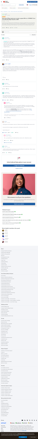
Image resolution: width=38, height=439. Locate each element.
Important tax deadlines (5, 342)
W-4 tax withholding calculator (6, 373)
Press (2, 428)
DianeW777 (8, 102)
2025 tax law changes (4, 345)
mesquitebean (7, 37)
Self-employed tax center (5, 257)
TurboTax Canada (4, 264)
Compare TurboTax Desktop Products (7, 308)
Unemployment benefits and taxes (6, 337)
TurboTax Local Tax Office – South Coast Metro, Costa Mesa (10, 300)
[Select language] (27, 4)
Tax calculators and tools (5, 367)
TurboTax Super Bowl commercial (6, 389)
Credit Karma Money (4, 261)
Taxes (9, 11)
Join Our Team (3, 427)
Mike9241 (6, 63)
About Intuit (3, 425)
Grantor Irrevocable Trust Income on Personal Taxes (10, 217)
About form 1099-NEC (4, 329)
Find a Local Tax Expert (5, 295)
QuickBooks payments (4, 403)
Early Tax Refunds (4, 269)
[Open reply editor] (19, 31)
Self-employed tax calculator (5, 375)
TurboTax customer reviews (5, 387)
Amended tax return (4, 331)
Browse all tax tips (4, 322)
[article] (19, 49)
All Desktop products (4, 309)
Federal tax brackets (4, 343)
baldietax (6, 241)
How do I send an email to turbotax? (8, 211)
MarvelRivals (6, 83)
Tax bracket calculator (4, 370)
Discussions (5, 11)
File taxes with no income (5, 328)
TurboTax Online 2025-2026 (5, 252)
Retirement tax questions (6, 221)
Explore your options (19, 204)
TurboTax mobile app (4, 267)
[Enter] (2, 5)
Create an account (19, 168)
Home (2, 11)
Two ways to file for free (5, 356)
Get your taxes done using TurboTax (16, 11)
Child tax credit (3, 340)
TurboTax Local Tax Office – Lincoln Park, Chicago (9, 301)
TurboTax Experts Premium (5, 283)
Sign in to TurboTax (19, 165)
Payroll (2, 401)
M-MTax (6, 230)
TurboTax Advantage (4, 314)
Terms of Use (24, 430)
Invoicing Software (4, 415)
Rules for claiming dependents (6, 326)
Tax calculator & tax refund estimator (7, 369)
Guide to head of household (5, 325)
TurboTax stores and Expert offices (6, 294)
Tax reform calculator (4, 383)
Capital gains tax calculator (5, 378)
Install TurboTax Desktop (5, 311)
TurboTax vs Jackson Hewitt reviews (6, 395)
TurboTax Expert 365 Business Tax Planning (8, 292)
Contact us (3, 352)
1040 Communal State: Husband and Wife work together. (11, 214)
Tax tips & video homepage (5, 320)
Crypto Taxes (3, 260)
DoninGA (6, 235)
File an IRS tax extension (5, 355)
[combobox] (8, 5)
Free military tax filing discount (6, 280)
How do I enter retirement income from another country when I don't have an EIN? (15, 220)
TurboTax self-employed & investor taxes (7, 278)
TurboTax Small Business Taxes (6, 291)
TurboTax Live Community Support (6, 350)
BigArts (6, 121)
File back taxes (3, 334)
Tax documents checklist (5, 381)
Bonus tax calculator (4, 380)
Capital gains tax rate (4, 332)
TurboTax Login (3, 358)
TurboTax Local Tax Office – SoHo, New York (8, 298)
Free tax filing (3, 275)
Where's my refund (4, 353)
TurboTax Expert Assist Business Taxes (7, 289)
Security (2, 431)
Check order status (4, 312)
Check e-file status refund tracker (6, 372)
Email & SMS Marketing (5, 412)
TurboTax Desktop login (5, 306)
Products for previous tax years (6, 266)
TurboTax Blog (3, 263)
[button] (21, 5)
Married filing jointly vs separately (6, 323)
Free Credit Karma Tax (4, 409)
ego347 (6, 14)
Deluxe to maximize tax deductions (6, 277)
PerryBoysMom (7, 92)
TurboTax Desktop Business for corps (7, 315)
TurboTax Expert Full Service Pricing (7, 286)
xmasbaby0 (6, 238)
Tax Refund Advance (4, 258)
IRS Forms (2, 255)
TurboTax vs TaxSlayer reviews (6, 392)
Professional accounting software (6, 406)
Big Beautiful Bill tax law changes (6, 361)
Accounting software (4, 400)
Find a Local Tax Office (4, 297)
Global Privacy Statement (21, 433)
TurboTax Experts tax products (6, 281)
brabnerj (6, 146)
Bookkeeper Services (4, 414)
